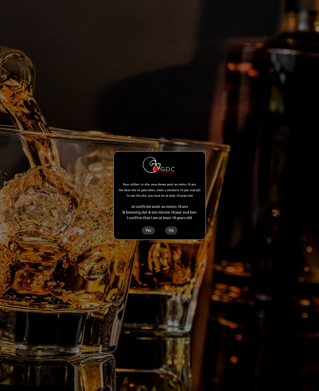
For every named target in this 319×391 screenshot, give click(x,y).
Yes (148, 230)
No (171, 230)
